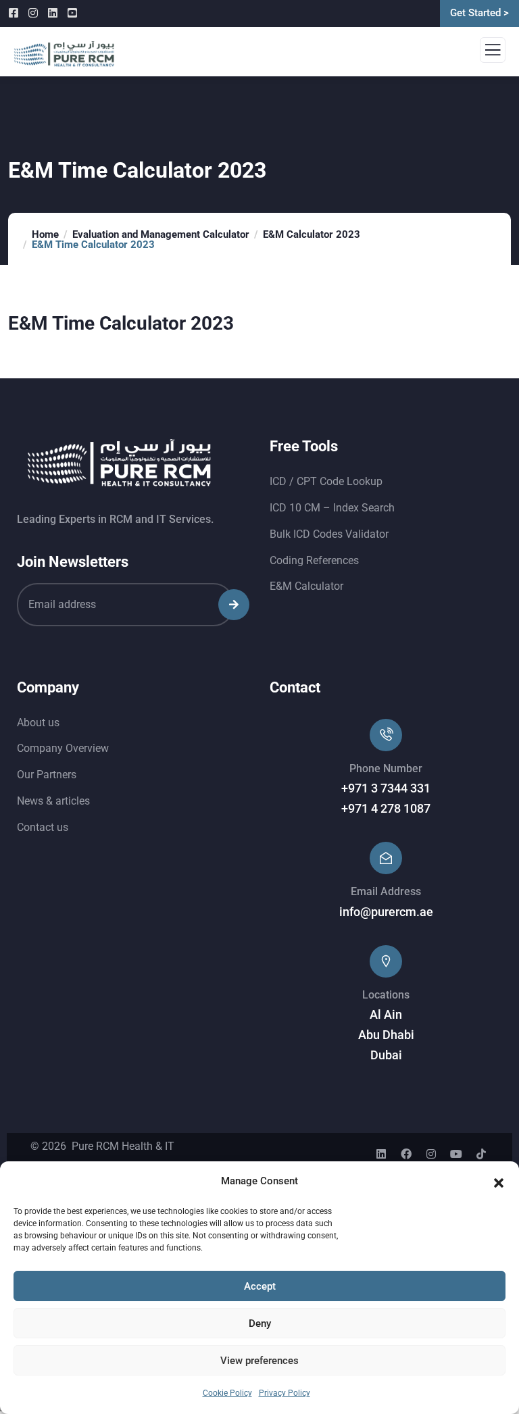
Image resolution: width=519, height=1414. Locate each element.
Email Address (386, 891)
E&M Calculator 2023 (311, 234)
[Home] (119, 463)
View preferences (259, 1361)
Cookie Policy (227, 1393)
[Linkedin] (381, 1154)
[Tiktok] (481, 1154)
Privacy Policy (284, 1393)
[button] (498, 1181)
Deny (260, 1323)
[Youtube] (456, 1154)
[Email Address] (386, 858)
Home (45, 234)
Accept (260, 1286)
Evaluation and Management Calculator (160, 234)
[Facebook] (406, 1154)
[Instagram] (431, 1154)
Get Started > (479, 13)
